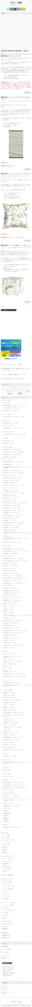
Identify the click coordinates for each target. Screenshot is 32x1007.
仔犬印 (5, 811)
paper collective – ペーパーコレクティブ (13, 620)
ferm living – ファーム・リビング (12, 575)
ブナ (6, 387)
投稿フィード (5, 988)
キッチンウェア (27, 58)
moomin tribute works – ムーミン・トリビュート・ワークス (17, 800)
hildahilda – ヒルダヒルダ (10, 483)
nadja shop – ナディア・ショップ (12, 727)
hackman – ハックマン (9, 702)
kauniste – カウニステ (9, 710)
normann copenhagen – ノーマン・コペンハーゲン (16, 615)
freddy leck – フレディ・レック (11, 656)
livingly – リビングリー (9, 603)
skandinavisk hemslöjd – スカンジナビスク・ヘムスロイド (17, 533)
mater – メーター (8, 605)
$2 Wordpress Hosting (25, 1005)
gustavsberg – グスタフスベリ (11, 478)
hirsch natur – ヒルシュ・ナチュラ (12, 661)
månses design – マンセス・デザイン (13, 510)
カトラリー (5, 883)
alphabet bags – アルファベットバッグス (13, 405)
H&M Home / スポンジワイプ (11, 56)
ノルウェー (5, 680)
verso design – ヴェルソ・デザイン (12, 749)
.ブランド (10, 58)
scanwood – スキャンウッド (10, 627)
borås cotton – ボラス (9, 457)
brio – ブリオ (7, 459)
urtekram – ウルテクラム (10, 647)
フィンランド (6, 690)
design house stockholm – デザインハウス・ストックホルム (17, 467)
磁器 (10, 394)
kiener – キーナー (8, 443)
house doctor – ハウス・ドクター (12, 583)
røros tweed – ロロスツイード (11, 682)
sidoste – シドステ (8, 734)
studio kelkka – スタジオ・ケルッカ (12, 737)
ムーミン (24, 387)
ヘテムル (24, 374)
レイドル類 (6, 868)
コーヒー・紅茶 (6, 888)
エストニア (5, 414)
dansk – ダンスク (8, 568)
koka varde (6, 769)
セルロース (9, 387)
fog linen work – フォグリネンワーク (12, 787)
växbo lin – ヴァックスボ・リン (11, 542)
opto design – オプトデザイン (11, 517)
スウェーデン (4, 59)
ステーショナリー (6, 879)
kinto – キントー (8, 792)
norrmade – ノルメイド (9, 618)
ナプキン (5, 893)
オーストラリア (6, 432)
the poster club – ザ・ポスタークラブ (13, 645)
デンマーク (5, 546)
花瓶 (4, 852)
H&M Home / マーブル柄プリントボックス (16, 245)
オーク (16, 388)
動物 (27, 391)
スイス (4, 438)
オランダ (5, 420)
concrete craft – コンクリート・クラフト (13, 785)
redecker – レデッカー (9, 671)
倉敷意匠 (6, 813)
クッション (5, 842)
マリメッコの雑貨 (6, 949)
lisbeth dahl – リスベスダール (11, 600)
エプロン (5, 907)
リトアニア (5, 773)
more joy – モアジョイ (9, 725)
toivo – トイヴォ (8, 742)
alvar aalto (13, 391)
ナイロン (25, 392)
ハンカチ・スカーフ (7, 910)
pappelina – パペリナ (9, 520)
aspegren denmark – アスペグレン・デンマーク (15, 551)
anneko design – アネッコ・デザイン (12, 452)
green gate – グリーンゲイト (10, 580)
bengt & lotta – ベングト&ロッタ (11, 454)
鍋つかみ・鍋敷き (7, 875)
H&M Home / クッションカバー (12, 237)
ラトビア (5, 767)
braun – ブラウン (8, 654)
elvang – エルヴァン (8, 570)
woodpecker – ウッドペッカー (11, 806)
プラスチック (3, 392)
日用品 (3, 932)
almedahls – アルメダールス (10, 449)
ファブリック (5, 921)
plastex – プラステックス (10, 732)
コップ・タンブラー (7, 886)
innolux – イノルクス (9, 707)
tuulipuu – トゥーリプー (9, 744)
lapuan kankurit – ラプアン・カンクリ (13, 715)
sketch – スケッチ (8, 640)
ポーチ (4, 915)
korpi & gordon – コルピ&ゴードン (12, 712)
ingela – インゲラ (8, 487)
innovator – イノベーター (10, 490)
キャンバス (16, 392)
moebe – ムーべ (7, 610)
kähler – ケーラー (8, 588)
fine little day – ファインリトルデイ (12, 473)
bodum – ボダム (7, 440)
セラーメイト (7, 808)
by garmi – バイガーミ (9, 563)
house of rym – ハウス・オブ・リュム (13, 485)
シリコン (28, 387)
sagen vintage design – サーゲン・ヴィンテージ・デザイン (17, 686)
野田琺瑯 (6, 820)
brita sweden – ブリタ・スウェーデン (13, 462)
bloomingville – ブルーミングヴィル (12, 558)
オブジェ (5, 837)
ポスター (5, 845)
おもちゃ (4, 832)
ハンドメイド (12, 388)
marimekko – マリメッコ (10, 722)
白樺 (20, 392)
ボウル (4, 898)
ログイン (4, 985)
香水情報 (4, 957)
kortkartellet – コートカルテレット (12, 593)
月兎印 (5, 816)
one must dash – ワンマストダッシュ (13, 407)
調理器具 (5, 866)
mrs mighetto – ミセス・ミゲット (12, 515)
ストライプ (23, 388)
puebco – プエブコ (8, 803)
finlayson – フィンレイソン (10, 700)
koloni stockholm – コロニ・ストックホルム (14, 502)
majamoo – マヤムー (9, 720)
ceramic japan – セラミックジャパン (12, 782)
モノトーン (8, 389)
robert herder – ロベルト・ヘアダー (12, 674)
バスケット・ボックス (7, 902)
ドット (3, 391)
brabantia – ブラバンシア (10, 423)
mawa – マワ (7, 666)
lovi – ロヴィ (7, 717)
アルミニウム (5, 388)
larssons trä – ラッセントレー (11, 505)
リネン (7, 391)
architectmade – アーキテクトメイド (12, 548)
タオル (4, 926)
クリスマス (28, 388)
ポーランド (5, 760)
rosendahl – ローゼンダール (10, 622)
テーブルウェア (5, 881)
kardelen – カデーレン (9, 495)
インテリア (26, 101)
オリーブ (23, 391)
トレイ (4, 891)
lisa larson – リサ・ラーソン (10, 507)
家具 (4, 847)
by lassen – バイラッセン (10, 565)
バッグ (4, 912)
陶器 (19, 388)
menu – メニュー (8, 608)
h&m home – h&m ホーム (10, 480)
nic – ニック (7, 669)
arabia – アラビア (8, 695)
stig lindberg (14, 387)
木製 (20, 394)
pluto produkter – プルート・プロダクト (13, 522)
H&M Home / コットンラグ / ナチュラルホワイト (15, 98)
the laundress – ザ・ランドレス (11, 827)
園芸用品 (5, 935)
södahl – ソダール (8, 625)
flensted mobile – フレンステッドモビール (14, 578)
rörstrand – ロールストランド (11, 525)
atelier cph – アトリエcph (10, 553)
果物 (23, 393)
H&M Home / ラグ (7, 166)
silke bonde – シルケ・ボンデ (11, 632)
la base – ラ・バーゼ (9, 795)
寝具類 (4, 928)
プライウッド (9, 392)
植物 (29, 391)
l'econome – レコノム (9, 756)
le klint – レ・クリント (9, 595)
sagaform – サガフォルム (10, 527)
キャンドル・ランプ (7, 840)
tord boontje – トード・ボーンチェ (12, 428)
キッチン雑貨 (5, 952)
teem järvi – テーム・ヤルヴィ (11, 739)
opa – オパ (6, 729)
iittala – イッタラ (8, 705)
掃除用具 (5, 937)
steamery (6, 536)
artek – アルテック (8, 697)
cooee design (7, 464)
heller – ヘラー (7, 659)
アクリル (18, 389)
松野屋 (5, 818)
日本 (4, 780)
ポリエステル (15, 393)
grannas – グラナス (8, 475)
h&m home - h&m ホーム (17, 58)
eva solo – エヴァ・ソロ (9, 573)
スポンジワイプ (10, 59)
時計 (4, 850)
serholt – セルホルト (9, 530)
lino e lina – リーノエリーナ (10, 797)
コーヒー (20, 387)
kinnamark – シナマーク (9, 497)
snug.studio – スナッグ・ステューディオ (13, 676)
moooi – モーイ (7, 425)
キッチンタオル (6, 923)
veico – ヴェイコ (8, 747)
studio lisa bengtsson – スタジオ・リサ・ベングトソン (17, 538)
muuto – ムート (7, 613)
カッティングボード (7, 858)
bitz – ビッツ (7, 556)
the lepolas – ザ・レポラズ (10, 410)
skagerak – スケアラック (10, 637)
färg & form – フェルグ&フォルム (12, 470)
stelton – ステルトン (9, 642)
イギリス (5, 403)
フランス (5, 753)
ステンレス (3, 390)
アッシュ (2, 387)
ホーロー (29, 392)
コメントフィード (6, 990)
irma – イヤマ (7, 585)
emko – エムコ (7, 776)
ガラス (27, 389)
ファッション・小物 (6, 905)
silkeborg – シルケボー (9, 635)
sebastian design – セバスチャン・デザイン (14, 630)
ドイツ (4, 651)
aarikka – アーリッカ (9, 692)
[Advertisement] (16, 31)
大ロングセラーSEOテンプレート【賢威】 (12, 364)
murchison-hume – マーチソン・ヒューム (14, 434)
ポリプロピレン (18, 391)
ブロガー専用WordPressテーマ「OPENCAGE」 (13, 379)
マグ (13, 392)
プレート (5, 896)
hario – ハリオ (7, 790)
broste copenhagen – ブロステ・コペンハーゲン (15, 560)
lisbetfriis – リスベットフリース (11, 598)
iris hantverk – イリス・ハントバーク (12, 492)
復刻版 (25, 393)
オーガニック (22, 389)
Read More (27, 92)
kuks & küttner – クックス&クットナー (13, 416)
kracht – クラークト (8, 664)
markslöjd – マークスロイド (10, 512)
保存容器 (5, 863)
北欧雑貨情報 (5, 946)
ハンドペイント (4, 393)
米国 (4, 824)
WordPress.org (5, 993)
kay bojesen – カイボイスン (10, 590)
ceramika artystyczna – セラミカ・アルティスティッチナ (17, 763)
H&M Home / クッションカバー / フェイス (15, 173)
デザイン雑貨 (16, 2)
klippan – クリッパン (9, 500)
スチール (14, 389)
